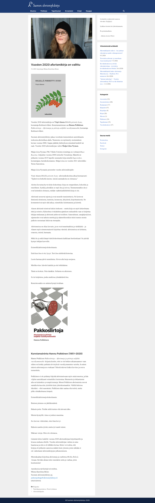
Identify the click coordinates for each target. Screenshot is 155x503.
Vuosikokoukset (105, 125)
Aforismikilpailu (38, 491)
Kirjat (79, 11)
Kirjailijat (103, 110)
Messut (102, 116)
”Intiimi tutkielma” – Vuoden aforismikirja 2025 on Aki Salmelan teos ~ (111, 81)
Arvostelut (69, 11)
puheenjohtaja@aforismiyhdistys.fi (44, 477)
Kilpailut (36, 487)
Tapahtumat (56, 11)
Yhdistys (43, 11)
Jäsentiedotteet (105, 102)
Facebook (103, 143)
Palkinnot (103, 119)
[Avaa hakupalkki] (124, 11)
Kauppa (89, 11)
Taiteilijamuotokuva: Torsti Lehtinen (45, 489)
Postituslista (104, 140)
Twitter (102, 146)
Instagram (103, 149)
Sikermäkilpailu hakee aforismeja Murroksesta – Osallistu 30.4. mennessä (110, 73)
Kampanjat (103, 105)
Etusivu (33, 11)
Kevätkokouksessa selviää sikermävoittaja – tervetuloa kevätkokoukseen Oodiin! (109, 66)
